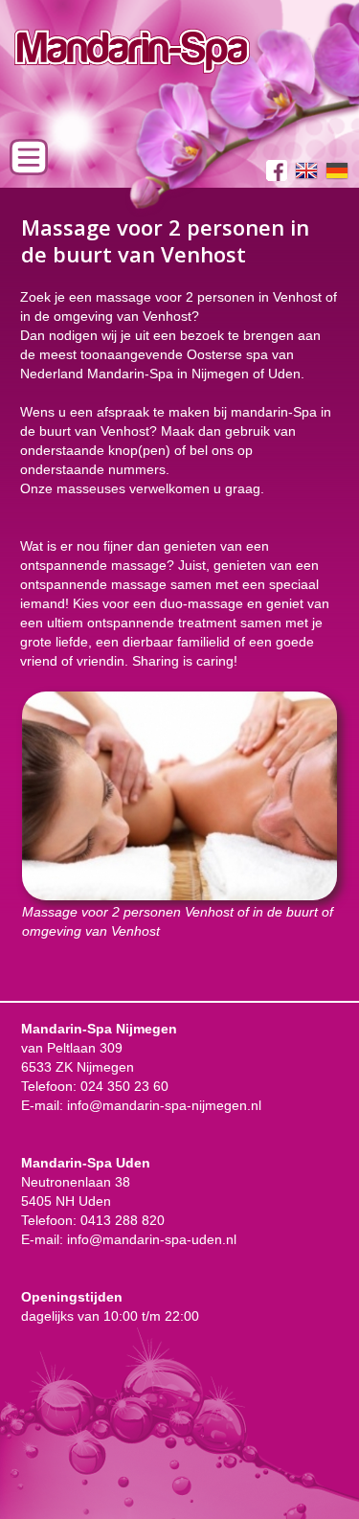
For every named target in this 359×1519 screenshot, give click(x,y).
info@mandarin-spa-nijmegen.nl (164, 1105)
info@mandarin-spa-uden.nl (151, 1239)
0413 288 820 (122, 1220)
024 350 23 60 (124, 1086)
